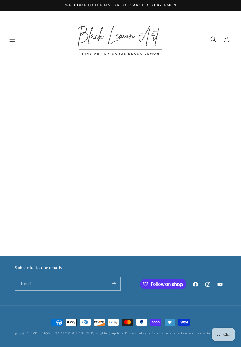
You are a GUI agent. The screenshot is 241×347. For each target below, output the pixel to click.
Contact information (196, 333)
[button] (12, 39)
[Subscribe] (113, 284)
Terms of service (164, 333)
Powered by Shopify (105, 333)
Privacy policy (136, 333)
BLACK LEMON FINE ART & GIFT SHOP (58, 333)
